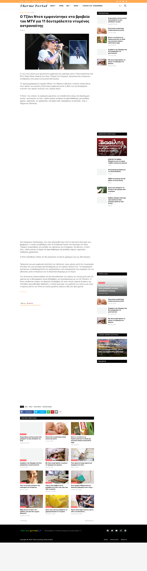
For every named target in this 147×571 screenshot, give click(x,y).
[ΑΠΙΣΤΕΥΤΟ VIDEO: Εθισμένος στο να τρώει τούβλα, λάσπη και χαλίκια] (102, 161)
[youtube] (123, 1)
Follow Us (124, 539)
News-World (37, 406)
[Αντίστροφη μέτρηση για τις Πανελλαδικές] (102, 172)
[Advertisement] (57, 332)
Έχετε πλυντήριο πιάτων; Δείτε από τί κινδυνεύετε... (82, 510)
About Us (27, 1)
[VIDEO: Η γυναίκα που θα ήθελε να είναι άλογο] (102, 181)
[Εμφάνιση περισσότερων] (60, 412)
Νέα (32, 12)
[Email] (56, 412)
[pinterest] (126, 1)
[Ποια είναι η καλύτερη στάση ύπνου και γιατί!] (102, 31)
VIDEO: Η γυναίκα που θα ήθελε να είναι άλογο (116, 179)
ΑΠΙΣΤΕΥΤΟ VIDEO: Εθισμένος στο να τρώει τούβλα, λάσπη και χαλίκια (117, 161)
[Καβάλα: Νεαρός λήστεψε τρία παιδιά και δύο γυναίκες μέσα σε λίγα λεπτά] (102, 200)
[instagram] (121, 530)
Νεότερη (24, 520)
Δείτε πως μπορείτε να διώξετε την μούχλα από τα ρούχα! (117, 189)
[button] (120, 6)
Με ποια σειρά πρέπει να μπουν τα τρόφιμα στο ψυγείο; (57, 464)
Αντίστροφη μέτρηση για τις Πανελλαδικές (117, 170)
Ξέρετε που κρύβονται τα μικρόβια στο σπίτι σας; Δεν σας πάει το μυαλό (57, 487)
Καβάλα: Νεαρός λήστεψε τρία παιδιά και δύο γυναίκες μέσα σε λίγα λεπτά (117, 200)
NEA (67, 6)
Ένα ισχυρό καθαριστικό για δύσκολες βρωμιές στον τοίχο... (82, 486)
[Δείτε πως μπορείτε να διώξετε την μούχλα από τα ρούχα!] (102, 190)
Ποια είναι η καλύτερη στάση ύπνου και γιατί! (56, 438)
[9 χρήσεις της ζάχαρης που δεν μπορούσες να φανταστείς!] (102, 52)
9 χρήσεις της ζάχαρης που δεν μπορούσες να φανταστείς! (31, 464)
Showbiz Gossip (47, 406)
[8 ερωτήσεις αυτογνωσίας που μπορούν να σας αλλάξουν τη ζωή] (102, 20)
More (76, 6)
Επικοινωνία (114, 539)
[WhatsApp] (48, 412)
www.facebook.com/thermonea (30, 305)
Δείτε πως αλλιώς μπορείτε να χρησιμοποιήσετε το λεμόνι (56, 510)
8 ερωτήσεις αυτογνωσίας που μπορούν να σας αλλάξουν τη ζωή (31, 438)
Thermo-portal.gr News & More (42, 539)
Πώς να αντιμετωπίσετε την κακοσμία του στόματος (30, 486)
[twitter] (120, 1)
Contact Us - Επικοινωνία (39, 1)
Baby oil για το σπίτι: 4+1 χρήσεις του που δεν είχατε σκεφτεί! (29, 511)
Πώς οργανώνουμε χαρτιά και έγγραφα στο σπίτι (81, 464)
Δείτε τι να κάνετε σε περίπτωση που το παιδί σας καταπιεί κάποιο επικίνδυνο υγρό (81, 439)
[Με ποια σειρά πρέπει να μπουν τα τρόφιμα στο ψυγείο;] (102, 62)
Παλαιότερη (89, 520)
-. (26, 303)
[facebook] (117, 1)
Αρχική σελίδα (25, 12)
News (52, 6)
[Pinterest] (52, 412)
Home (21, 1)
